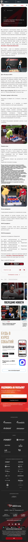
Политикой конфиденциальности (15, 534)
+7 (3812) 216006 (15, 515)
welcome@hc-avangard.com (14, 520)
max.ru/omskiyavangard (14, 370)
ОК (14, 538)
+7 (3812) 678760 (23, 515)
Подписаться (14, 400)
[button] (7, 270)
